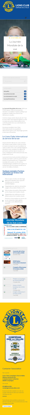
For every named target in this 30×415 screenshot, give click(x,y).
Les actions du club (9, 94)
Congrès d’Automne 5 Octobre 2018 (19, 268)
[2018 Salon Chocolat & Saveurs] (5, 262)
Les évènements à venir (10, 96)
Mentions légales (7, 406)
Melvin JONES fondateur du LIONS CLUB (19, 287)
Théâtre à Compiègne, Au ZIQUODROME (19, 279)
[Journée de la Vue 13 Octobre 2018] (5, 254)
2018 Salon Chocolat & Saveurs (19, 262)
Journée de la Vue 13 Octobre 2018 (19, 252)
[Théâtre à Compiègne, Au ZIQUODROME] (5, 281)
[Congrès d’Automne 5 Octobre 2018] (5, 269)
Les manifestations (9, 99)
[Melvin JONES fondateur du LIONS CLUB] (5, 288)
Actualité (6, 91)
